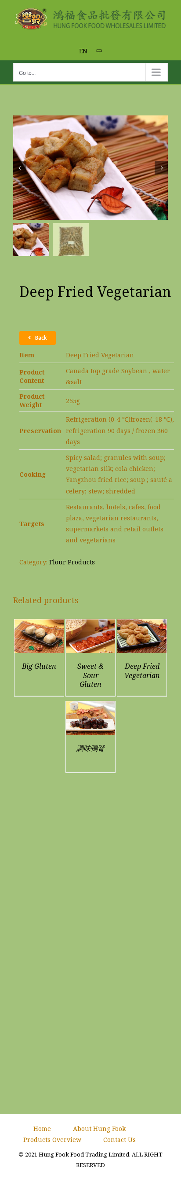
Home (42, 1128)
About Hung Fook (99, 1128)
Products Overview (52, 1139)
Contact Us (119, 1139)
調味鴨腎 (90, 748)
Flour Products (72, 562)
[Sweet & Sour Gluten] (90, 625)
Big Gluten (39, 666)
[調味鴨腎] (90, 707)
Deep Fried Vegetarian (142, 670)
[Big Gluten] (39, 625)
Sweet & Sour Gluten (90, 675)
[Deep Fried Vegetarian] (142, 625)
